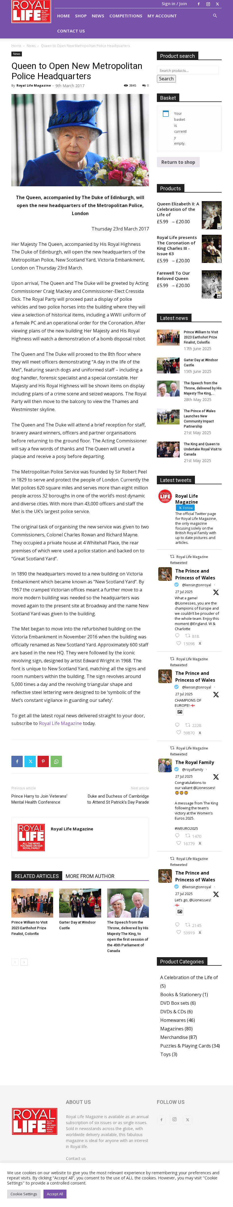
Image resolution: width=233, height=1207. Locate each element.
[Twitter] (217, 4)
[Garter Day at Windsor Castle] (80, 903)
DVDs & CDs (173, 1011)
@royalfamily (192, 769)
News (98, 16)
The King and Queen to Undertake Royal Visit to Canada (203, 449)
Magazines (172, 1029)
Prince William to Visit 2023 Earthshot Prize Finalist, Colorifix (29, 928)
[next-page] (24, 962)
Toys (165, 1054)
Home (63, 16)
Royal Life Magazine (33, 85)
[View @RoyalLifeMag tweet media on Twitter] (180, 712)
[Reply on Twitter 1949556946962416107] (178, 636)
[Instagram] (208, 4)
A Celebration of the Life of (189, 977)
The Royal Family (194, 762)
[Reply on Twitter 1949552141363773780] (178, 725)
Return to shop (178, 162)
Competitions (125, 16)
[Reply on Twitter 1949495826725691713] (178, 925)
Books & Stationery (180, 994)
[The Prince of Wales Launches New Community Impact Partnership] (168, 416)
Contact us (76, 1158)
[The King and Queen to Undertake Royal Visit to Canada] (168, 450)
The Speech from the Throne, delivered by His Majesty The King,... (203, 388)
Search (166, 78)
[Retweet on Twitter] (172, 556)
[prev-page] (14, 962)
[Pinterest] (43, 761)
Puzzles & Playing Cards (185, 1046)
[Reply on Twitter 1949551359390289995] (178, 836)
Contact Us (71, 31)
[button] (215, 16)
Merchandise (174, 1037)
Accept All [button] (55, 1193)
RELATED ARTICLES (37, 876)
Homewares (173, 1020)
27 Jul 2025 (184, 591)
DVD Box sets (174, 1003)
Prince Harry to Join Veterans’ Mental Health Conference (39, 799)
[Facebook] (198, 4)
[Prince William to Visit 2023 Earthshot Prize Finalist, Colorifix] (32, 903)
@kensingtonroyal (196, 585)
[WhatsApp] (56, 761)
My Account (162, 16)
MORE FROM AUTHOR (90, 876)
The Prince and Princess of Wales (195, 574)
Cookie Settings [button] (24, 1193)
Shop (81, 16)
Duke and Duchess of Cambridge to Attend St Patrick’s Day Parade (118, 799)
